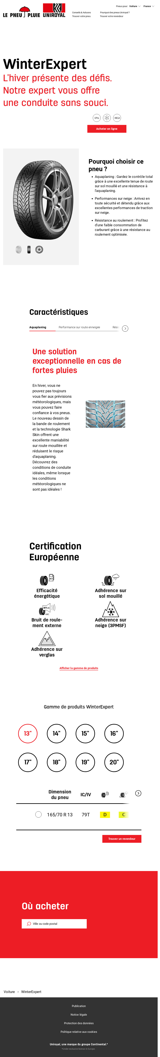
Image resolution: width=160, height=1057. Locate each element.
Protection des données (79, 1023)
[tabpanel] (78, 417)
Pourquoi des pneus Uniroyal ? (115, 12)
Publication (79, 1006)
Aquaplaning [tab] (37, 327)
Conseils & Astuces (81, 12)
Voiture (133, 6)
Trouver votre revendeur (111, 16)
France (147, 6)
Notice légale (79, 1014)
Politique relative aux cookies (79, 1031)
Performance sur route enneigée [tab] (79, 327)
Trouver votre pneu (81, 16)
